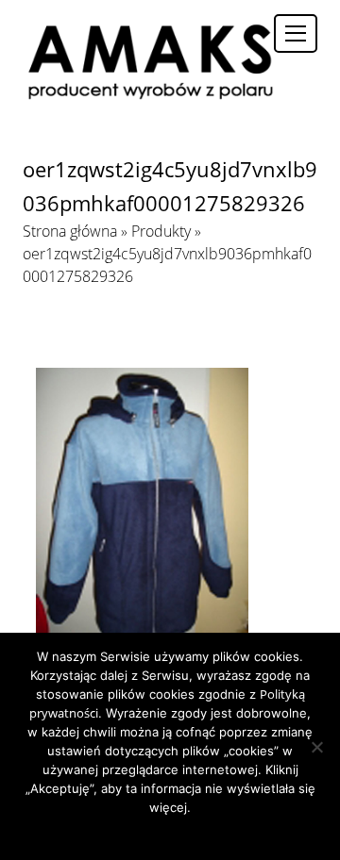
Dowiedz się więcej (202, 831)
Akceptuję (114, 831)
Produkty (161, 231)
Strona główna (70, 231)
